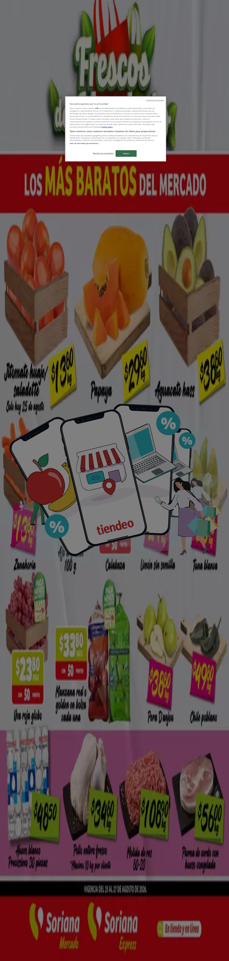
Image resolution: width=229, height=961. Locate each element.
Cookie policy (107, 127)
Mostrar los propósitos (103, 153)
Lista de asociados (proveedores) (84, 143)
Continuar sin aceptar (155, 100)
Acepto (126, 153)
